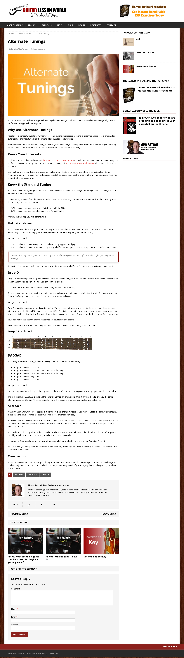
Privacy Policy (170, 646)
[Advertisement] (143, 180)
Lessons (32, 25)
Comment (15, 588)
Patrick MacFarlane (19, 49)
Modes (139, 39)
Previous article (19, 514)
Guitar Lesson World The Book (79, 163)
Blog (70, 25)
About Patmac (15, 25)
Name (14, 609)
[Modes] (128, 44)
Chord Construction (145, 52)
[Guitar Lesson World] (37, 11)
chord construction (65, 160)
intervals (47, 160)
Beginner (19, 474)
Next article (109, 514)
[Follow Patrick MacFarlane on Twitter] (54, 504)
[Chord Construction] (128, 58)
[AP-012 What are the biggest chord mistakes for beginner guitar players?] (25, 552)
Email (13, 617)
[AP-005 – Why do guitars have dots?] (63, 552)
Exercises (47, 25)
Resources (95, 25)
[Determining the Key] (101, 552)
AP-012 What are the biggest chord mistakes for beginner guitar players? (23, 559)
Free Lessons (39, 49)
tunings (45, 474)
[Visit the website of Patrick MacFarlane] (28, 504)
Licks (59, 25)
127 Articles (64, 485)
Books (81, 25)
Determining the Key (95, 556)
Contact (111, 25)
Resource (32, 474)
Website (14, 624)
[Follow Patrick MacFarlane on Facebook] (41, 504)
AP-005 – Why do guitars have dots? (61, 558)
